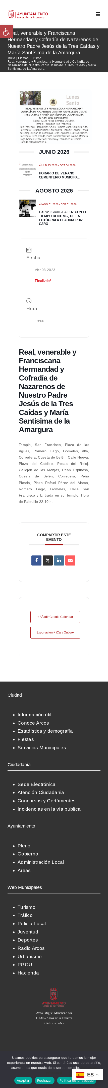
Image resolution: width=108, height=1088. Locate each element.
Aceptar (23, 1080)
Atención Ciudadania (41, 792)
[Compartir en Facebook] (36, 560)
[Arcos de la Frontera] (54, 989)
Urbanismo (30, 956)
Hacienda (28, 973)
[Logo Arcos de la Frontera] (28, 11)
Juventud (28, 931)
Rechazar (44, 1080)
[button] (6, 31)
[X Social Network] (48, 560)
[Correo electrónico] (70, 560)
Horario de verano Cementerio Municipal (59, 175)
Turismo (26, 907)
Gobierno (28, 853)
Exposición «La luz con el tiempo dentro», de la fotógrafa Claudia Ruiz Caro (63, 218)
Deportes (28, 940)
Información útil (34, 714)
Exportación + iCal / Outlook (55, 632)
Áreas (24, 870)
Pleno (24, 845)
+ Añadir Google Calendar (55, 617)
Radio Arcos (31, 948)
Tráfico (25, 915)
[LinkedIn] (59, 560)
